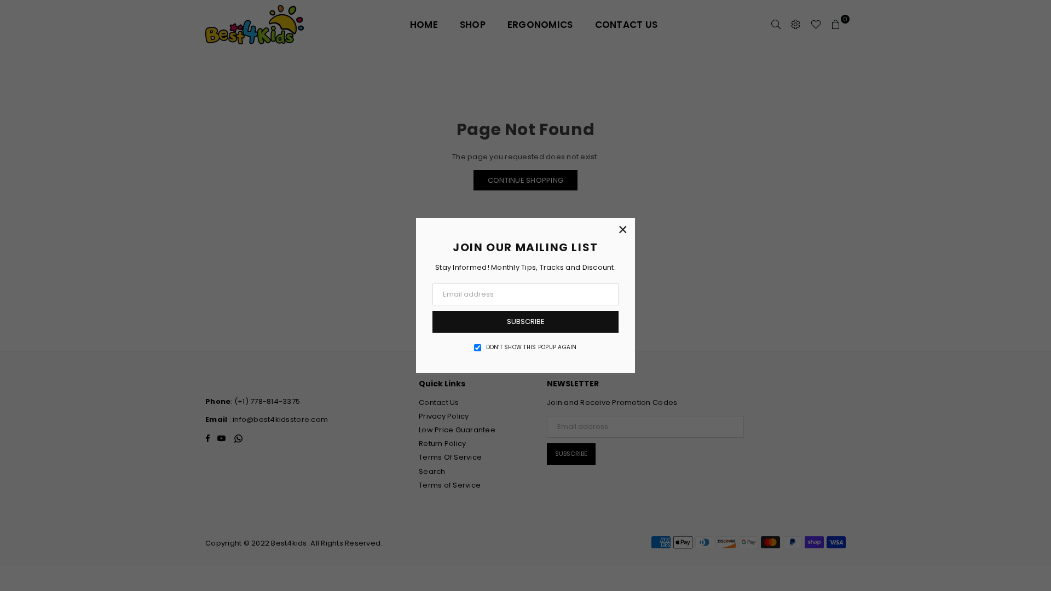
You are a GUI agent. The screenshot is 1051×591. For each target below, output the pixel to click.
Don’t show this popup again (531, 347)
